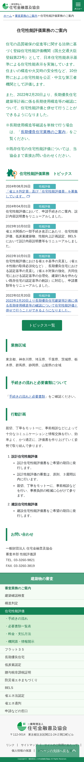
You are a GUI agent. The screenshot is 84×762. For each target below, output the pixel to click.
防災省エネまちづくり (21, 680)
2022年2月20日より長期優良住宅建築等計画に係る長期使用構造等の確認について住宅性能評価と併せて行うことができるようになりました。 (42, 305)
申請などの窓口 (16, 711)
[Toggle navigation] (78, 6)
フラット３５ (14, 649)
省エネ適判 (13, 703)
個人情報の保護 (21, 750)
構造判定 (11, 603)
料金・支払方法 (19, 634)
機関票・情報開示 (21, 641)
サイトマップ (29, 745)
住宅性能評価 (14, 611)
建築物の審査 (42, 579)
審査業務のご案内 (18, 588)
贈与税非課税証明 (18, 672)
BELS (9, 688)
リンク (10, 745)
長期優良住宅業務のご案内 (43, 132)
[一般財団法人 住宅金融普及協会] (20, 5)
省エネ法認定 (14, 695)
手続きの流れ (18, 618)
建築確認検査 (14, 595)
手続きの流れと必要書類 (27, 396)
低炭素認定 (13, 665)
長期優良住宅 (14, 657)
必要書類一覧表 (19, 626)
